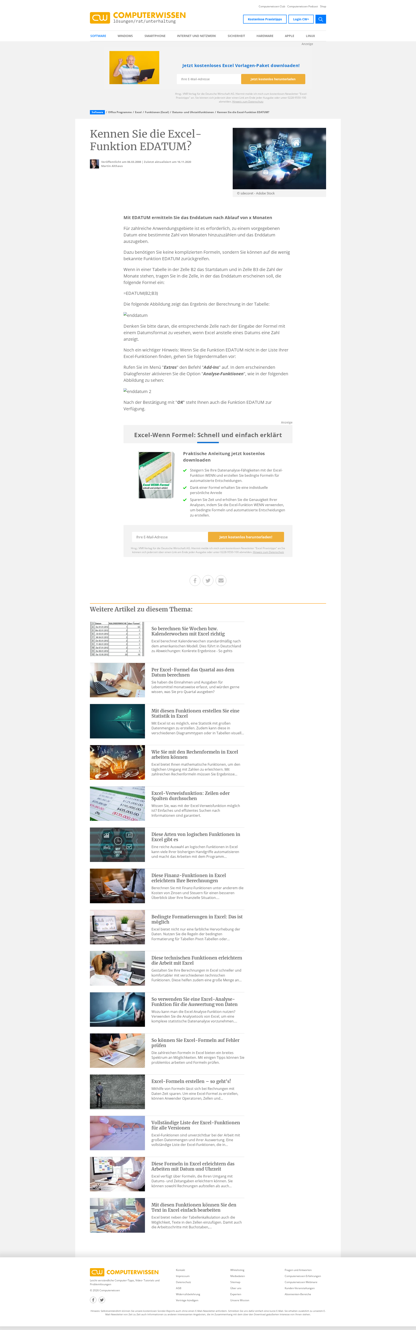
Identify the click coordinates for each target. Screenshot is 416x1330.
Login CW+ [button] (301, 19)
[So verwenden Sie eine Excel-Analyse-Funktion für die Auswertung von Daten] (117, 1009)
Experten (235, 1294)
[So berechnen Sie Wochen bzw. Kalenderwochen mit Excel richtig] (117, 638)
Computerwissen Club (272, 6)
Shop (323, 6)
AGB (178, 1288)
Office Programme (120, 112)
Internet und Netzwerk (196, 36)
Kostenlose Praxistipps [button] (265, 19)
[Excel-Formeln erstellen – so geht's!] (117, 1091)
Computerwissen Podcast (302, 6)
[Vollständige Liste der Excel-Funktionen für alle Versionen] (117, 1132)
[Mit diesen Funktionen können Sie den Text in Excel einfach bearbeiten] (117, 1215)
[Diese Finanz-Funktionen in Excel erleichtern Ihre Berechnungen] (117, 885)
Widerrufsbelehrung (188, 1294)
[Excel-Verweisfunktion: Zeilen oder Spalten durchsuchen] (117, 803)
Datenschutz (183, 1282)
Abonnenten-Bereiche (298, 1294)
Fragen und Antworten (298, 1270)
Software (98, 36)
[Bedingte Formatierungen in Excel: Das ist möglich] (117, 926)
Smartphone (155, 36)
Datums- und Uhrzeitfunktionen (193, 112)
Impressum (183, 1276)
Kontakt (180, 1270)
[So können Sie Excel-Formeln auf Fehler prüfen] (117, 1050)
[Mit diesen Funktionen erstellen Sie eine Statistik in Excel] (117, 721)
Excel (138, 112)
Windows (125, 36)
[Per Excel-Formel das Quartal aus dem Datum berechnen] (117, 679)
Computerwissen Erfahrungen (303, 1276)
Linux (310, 36)
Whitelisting (237, 1270)
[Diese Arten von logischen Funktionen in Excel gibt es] (117, 844)
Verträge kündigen (187, 1300)
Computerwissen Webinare (301, 1282)
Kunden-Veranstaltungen (300, 1288)
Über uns (235, 1288)
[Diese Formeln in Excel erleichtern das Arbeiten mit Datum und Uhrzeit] (117, 1173)
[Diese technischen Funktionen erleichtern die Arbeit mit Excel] (117, 968)
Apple (289, 36)
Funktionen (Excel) (157, 112)
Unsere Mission (239, 1300)
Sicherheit (236, 36)
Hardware (265, 36)
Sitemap (235, 1282)
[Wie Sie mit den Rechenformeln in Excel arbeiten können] (117, 762)
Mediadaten (237, 1276)
